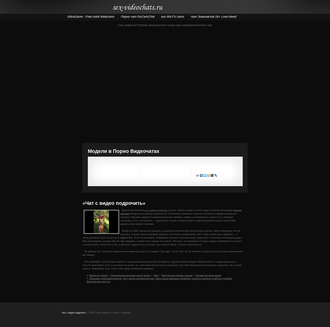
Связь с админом (122, 312)
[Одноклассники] (208, 175)
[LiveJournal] (216, 175)
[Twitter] (205, 175)
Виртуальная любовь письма (177, 275)
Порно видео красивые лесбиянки (172, 278)
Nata (156, 275)
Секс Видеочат (138, 8)
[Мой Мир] (212, 175)
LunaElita (227, 278)
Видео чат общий (98, 275)
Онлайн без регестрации (208, 275)
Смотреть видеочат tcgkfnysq (206, 278)
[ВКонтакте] (201, 175)
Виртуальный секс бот (98, 281)
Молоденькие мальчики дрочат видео (130, 275)
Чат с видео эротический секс (138, 278)
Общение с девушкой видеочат (105, 278)
